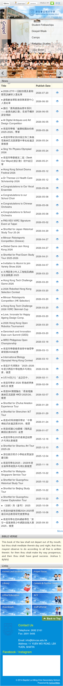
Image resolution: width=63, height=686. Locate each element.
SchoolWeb (54, 682)
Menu (6, 3)
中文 (58, 3)
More (60, 531)
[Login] (52, 3)
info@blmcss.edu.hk (36, 640)
